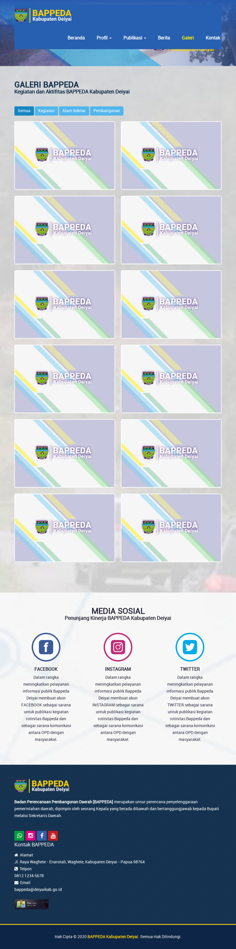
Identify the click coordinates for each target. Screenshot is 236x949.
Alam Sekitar (74, 110)
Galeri (188, 38)
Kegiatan (46, 110)
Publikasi (133, 38)
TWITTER (190, 669)
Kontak (213, 38)
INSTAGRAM (118, 669)
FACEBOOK (46, 669)
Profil (103, 38)
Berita (164, 38)
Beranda (76, 38)
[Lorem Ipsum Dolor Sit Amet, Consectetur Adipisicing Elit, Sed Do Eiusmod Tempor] (65, 156)
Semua (24, 110)
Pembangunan (107, 110)
